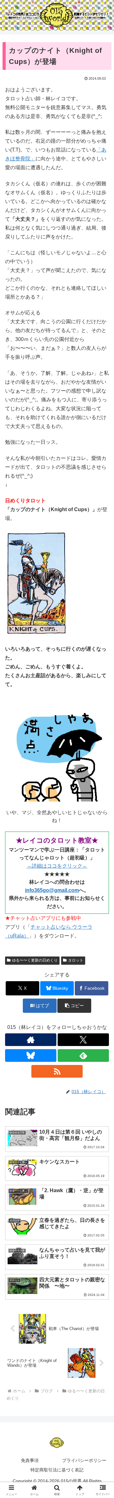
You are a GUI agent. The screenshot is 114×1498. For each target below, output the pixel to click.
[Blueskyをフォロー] (30, 1055)
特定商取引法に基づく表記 (57, 1469)
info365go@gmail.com (52, 890)
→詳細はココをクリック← (57, 866)
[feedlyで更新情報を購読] (83, 1055)
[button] (74, 1006)
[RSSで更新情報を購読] (57, 1071)
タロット (75, 960)
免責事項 (30, 1460)
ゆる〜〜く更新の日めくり (35, 960)
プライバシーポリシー (84, 1460)
